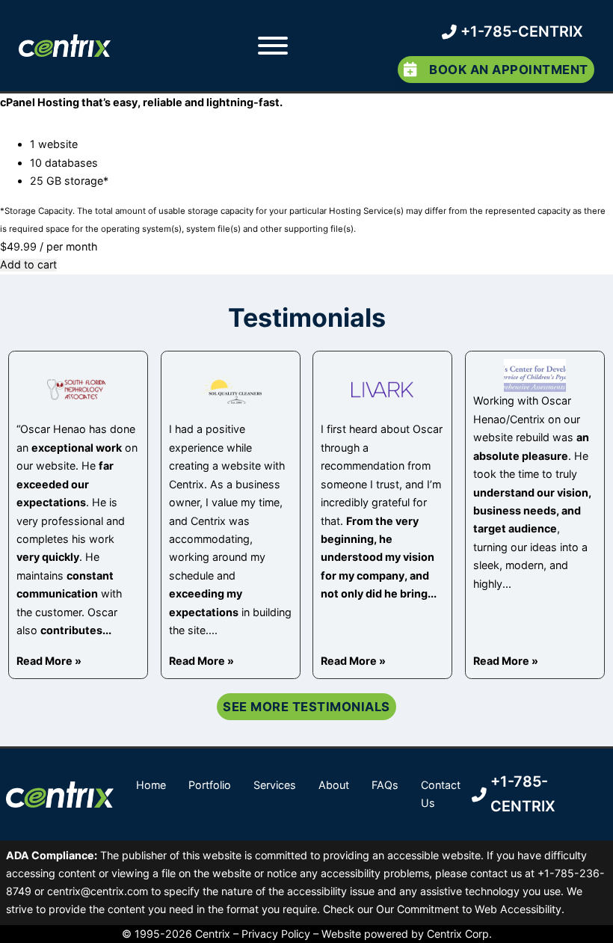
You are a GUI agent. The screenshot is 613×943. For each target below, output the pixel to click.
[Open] (272, 45)
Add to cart (28, 265)
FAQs (385, 784)
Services (274, 784)
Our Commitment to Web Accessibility (468, 909)
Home (151, 784)
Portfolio (209, 784)
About (333, 784)
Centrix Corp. (459, 933)
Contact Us (440, 793)
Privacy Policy (275, 933)
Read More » (48, 660)
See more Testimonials (306, 706)
